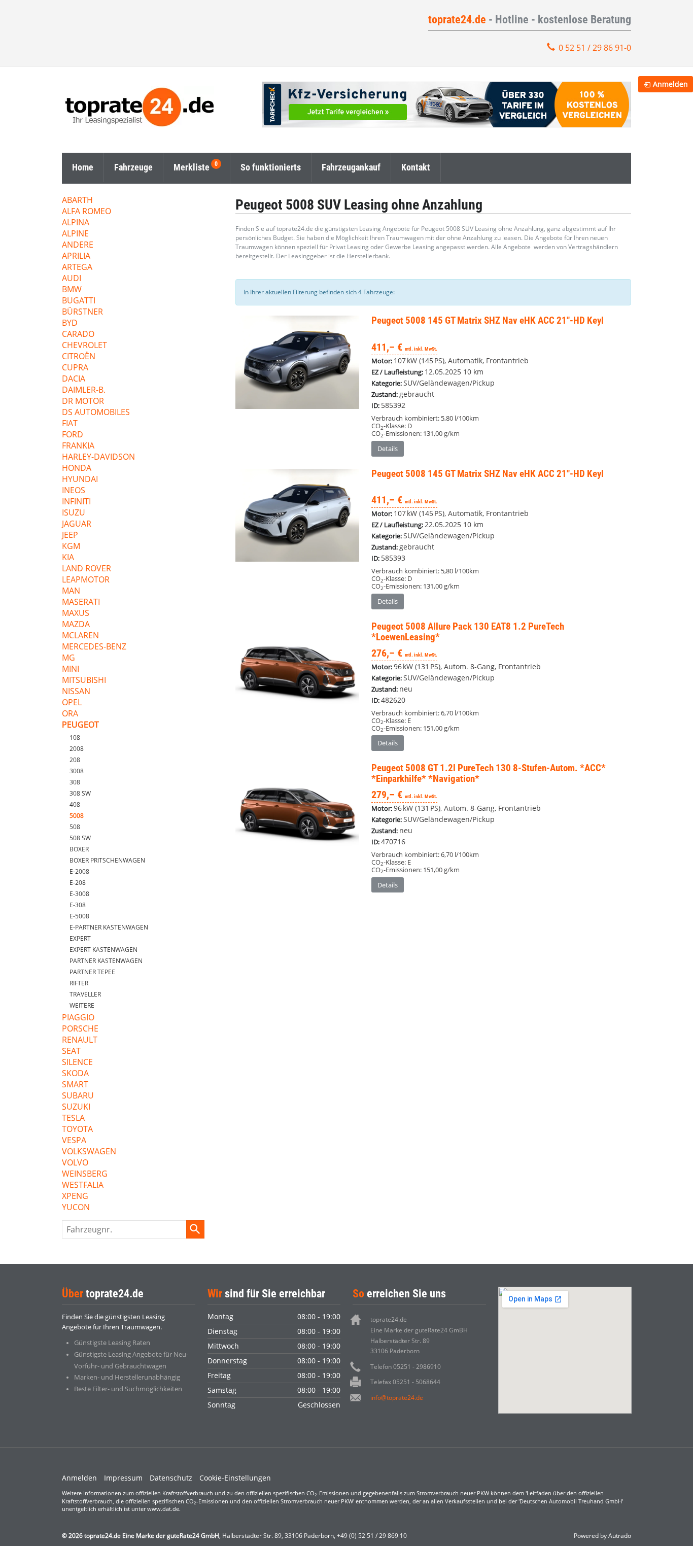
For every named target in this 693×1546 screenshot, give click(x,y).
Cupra (75, 368)
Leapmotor (86, 580)
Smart (75, 1085)
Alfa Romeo (86, 212)
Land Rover (86, 569)
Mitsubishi (84, 680)
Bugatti (78, 301)
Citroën (78, 357)
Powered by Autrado (602, 1535)
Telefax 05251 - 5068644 (405, 1382)
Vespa (74, 1141)
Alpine (75, 234)
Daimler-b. (84, 390)
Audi (71, 279)
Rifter (79, 983)
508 (75, 826)
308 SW (80, 793)
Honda (76, 468)
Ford (72, 435)
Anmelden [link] (670, 84)
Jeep (70, 535)
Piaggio (78, 1018)
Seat (71, 1051)
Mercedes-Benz (94, 647)
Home (82, 167)
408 (75, 804)
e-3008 (79, 893)
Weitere (82, 1005)
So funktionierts (270, 167)
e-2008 (79, 871)
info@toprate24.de (396, 1397)
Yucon (76, 1208)
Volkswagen (89, 1152)
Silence (77, 1063)
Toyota (77, 1130)
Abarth (77, 200)
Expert (80, 938)
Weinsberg (85, 1174)
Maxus (75, 614)
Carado (78, 334)
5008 (77, 815)
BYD (70, 323)
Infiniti (76, 502)
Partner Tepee (92, 972)
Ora (70, 714)
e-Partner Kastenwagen (109, 927)
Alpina (75, 223)
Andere (77, 245)
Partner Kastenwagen (106, 960)
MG (68, 658)
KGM (71, 547)
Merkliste (192, 167)
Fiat (70, 424)
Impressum (123, 1478)
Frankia (78, 446)
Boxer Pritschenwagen (107, 860)
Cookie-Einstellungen (235, 1478)
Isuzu (73, 513)
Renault (79, 1040)
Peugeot (80, 725)
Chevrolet (84, 346)
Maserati (81, 602)
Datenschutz (171, 1478)
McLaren (80, 636)
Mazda (76, 625)
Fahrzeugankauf (351, 167)
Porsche (80, 1029)
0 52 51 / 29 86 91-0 (595, 47)
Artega (77, 267)
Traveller (85, 994)
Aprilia (76, 256)
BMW (72, 290)
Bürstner (82, 312)
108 (75, 737)
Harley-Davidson (98, 457)
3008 (77, 771)
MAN (71, 591)
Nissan (76, 692)
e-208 (78, 882)
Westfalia (82, 1185)
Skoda (75, 1074)
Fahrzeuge (133, 167)
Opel (72, 703)
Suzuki (76, 1107)
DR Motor (83, 401)
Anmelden (79, 1478)
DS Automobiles (96, 413)
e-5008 (79, 916)
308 (75, 782)
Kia (68, 558)
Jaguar (76, 524)
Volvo (75, 1163)
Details (387, 448)
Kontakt (415, 167)
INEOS (73, 491)
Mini (70, 669)
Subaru (78, 1096)
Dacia (73, 379)
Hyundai (80, 480)
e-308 (78, 905)
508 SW (80, 838)
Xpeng (75, 1196)
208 (75, 759)
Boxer (79, 849)
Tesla (73, 1118)
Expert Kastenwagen (103, 949)
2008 (77, 748)
